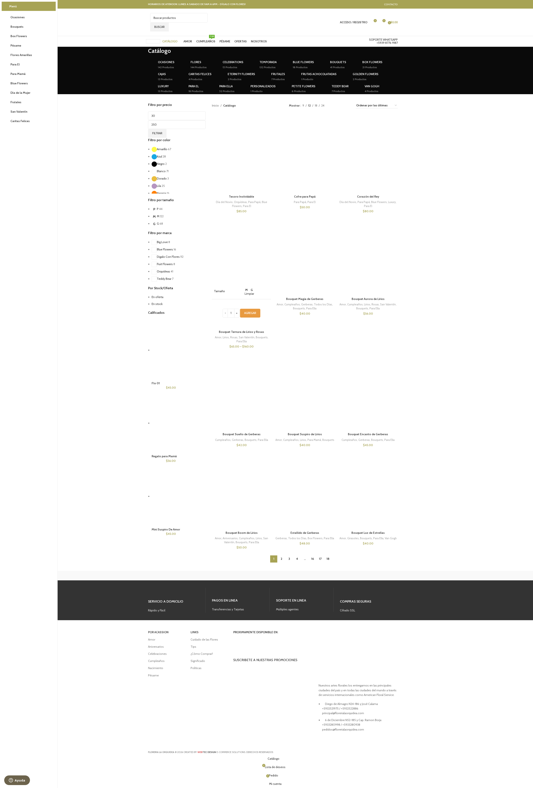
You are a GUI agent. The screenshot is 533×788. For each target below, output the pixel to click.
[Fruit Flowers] (236, 580)
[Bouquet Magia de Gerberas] (304, 251)
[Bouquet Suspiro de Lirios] (304, 386)
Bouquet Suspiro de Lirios (305, 434)
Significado (198, 661)
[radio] (246, 290)
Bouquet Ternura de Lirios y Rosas (241, 332)
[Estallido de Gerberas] (304, 484)
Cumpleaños (292, 304)
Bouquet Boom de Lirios (242, 533)
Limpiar (249, 294)
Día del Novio (224, 202)
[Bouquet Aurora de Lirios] (367, 251)
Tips (193, 647)
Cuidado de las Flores (204, 639)
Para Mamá (314, 440)
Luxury (392, 202)
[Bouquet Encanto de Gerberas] (367, 386)
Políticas (196, 668)
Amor (218, 337)
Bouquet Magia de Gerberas (304, 299)
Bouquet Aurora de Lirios (368, 299)
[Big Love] (345, 580)
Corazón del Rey (368, 196)
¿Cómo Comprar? (202, 654)
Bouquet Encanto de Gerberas (368, 434)
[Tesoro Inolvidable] (241, 148)
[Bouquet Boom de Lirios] (241, 484)
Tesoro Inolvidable (241, 196)
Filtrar (157, 133)
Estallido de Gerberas (304, 533)
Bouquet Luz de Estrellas (368, 533)
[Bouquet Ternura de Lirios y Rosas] (241, 251)
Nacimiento (155, 668)
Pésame (153, 675)
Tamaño (219, 291)
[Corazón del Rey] (367, 148)
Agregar (250, 313)
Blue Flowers (379, 202)
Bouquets (262, 337)
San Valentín (246, 337)
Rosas (233, 337)
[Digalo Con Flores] (273, 580)
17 (320, 559)
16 (312, 559)
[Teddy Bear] (164, 580)
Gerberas (307, 304)
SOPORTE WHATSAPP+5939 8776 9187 (383, 41)
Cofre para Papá (305, 196)
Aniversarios (230, 538)
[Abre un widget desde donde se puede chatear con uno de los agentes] (17, 780)
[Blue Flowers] (309, 580)
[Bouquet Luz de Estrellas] (367, 484)
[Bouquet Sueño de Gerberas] (241, 386)
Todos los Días (323, 304)
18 (328, 559)
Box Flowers (315, 538)
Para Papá (254, 202)
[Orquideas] (200, 580)
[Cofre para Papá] (304, 148)
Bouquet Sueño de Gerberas (242, 434)
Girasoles (353, 538)
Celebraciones (157, 654)
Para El (247, 206)
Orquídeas (240, 202)
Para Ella (241, 341)
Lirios (226, 337)
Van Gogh (391, 538)
